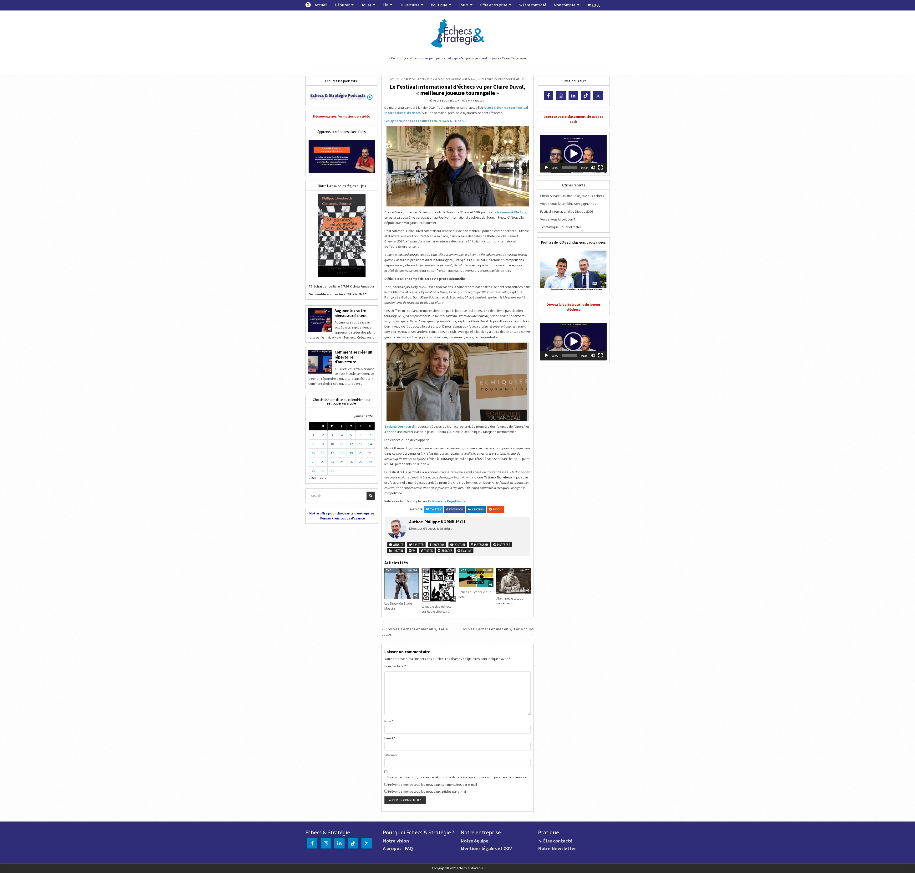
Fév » (322, 478)
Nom (388, 721)
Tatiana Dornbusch (399, 426)
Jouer (366, 5)
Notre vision (396, 841)
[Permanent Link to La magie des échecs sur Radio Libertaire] (439, 585)
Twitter (435, 509)
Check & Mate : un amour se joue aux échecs (572, 196)
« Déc (312, 478)
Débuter (342, 5)
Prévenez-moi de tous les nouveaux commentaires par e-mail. (433, 784)
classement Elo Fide (510, 212)
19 (351, 453)
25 (341, 462)
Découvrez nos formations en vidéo (341, 116)
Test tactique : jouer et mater (560, 227)
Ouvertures (409, 5)
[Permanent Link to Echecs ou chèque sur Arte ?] (476, 577)
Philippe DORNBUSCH (445, 100)
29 (313, 471)
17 (332, 453)
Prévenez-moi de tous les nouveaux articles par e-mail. (427, 791)
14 (369, 444)
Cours (463, 5)
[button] (573, 153)
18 (341, 453)
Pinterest (503, 545)
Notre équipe (474, 841)
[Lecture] (546, 167)
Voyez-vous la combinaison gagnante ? (568, 203)
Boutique (439, 5)
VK (413, 551)
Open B (461, 121)
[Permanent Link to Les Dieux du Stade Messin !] (401, 583)
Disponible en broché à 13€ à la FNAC (338, 294)
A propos (392, 848)
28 (369, 462)
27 (360, 462)
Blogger (446, 551)
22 (313, 462)
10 (332, 444)
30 (322, 471)
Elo (385, 5)
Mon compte (564, 5)
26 (351, 462)
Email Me (466, 551)
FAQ (409, 848)
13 (360, 444)
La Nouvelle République (446, 501)
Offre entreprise (493, 5)
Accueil (321, 5)
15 (313, 453)
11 (341, 444)
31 (332, 471)
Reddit (497, 509)
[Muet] (592, 167)
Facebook (456, 509)
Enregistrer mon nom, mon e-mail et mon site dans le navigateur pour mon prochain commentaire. (457, 777)
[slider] (569, 167)
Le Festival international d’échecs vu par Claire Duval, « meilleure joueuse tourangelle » (457, 90)
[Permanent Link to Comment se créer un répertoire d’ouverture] (320, 362)
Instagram (480, 545)
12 (351, 444)
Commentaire (395, 666)
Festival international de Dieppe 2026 (566, 211)
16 (322, 453)
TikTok (428, 551)
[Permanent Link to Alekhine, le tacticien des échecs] (513, 580)
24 (332, 462)
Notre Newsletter (557, 848)
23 (322, 462)
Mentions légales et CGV (486, 848)
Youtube (459, 545)
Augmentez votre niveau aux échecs (351, 313)
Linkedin (478, 509)
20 (360, 453)
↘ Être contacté (532, 5)
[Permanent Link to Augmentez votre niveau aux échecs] (320, 320)
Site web (390, 755)
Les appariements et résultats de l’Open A (418, 121)
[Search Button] (308, 4)
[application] (573, 154)
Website (397, 545)
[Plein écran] (600, 167)
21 (369, 453)
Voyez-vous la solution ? (557, 219)
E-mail (389, 738)
